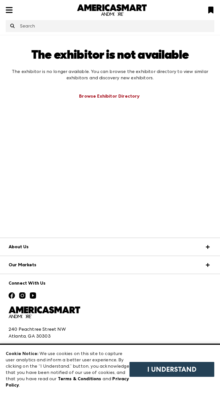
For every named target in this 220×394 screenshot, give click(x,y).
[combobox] (110, 26)
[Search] (12, 26)
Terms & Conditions (79, 378)
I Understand (172, 369)
